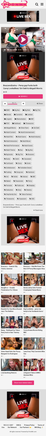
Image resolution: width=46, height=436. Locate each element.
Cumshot (19, 114)
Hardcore (31, 172)
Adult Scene (28, 145)
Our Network (12, 427)
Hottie (15, 176)
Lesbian (30, 114)
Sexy (19, 190)
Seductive (9, 190)
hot (7, 176)
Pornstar (9, 185)
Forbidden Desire (25, 168)
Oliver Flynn (25, 128)
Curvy (19, 163)
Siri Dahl (36, 128)
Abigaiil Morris (11, 128)
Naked (8, 181)
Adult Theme (10, 150)
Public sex (20, 185)
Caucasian (27, 159)
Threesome (29, 123)
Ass (21, 150)
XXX (32, 199)
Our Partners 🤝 (25, 427)
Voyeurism (22, 199)
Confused (9, 163)
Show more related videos (23, 383)
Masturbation (21, 119)
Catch (17, 159)
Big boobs (9, 154)
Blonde (8, 114)
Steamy (29, 190)
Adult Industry (35, 137)
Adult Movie (26, 141)
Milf (32, 119)
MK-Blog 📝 (39, 427)
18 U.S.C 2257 (8, 425)
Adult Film (9, 137)
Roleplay (31, 185)
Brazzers (30, 154)
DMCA (18, 425)
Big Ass (17, 110)
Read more (39, 210)
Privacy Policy (29, 425)
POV (7, 123)
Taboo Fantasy (26, 194)
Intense (24, 176)
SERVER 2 (23, 96)
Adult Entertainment (27, 132)
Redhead (17, 123)
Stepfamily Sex (11, 194)
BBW (7, 110)
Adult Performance (12, 145)
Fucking (8, 172)
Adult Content (11, 132)
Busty (8, 159)
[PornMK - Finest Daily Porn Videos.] (14, 4)
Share (40, 103)
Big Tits (37, 110)
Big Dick (27, 110)
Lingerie (9, 119)
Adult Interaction (11, 141)
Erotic (28, 163)
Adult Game (22, 137)
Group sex (19, 172)
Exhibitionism (10, 168)
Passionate (19, 181)
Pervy (30, 181)
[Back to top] (42, 431)
